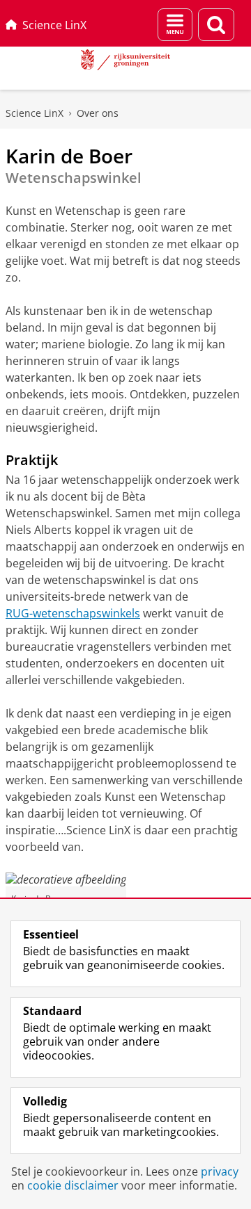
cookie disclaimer (73, 1185)
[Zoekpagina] (216, 25)
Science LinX (54, 25)
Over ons (98, 113)
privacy (219, 1171)
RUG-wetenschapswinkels (73, 613)
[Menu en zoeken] (175, 25)
